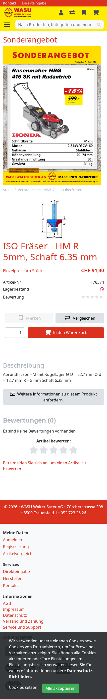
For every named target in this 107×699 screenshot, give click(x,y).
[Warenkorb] (97, 12)
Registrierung (16, 546)
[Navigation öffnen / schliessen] (9, 25)
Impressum (14, 609)
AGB (7, 603)
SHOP (8, 189)
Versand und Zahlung (23, 621)
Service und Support (22, 627)
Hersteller (12, 578)
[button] (102, 289)
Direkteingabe (16, 571)
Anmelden (12, 539)
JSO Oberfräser (69, 189)
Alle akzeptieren (61, 688)
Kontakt (10, 585)
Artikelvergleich (17, 553)
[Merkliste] (84, 13)
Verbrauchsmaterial (34, 189)
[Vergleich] (72, 13)
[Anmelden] (61, 13)
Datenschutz (15, 615)
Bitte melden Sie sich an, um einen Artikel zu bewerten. (44, 466)
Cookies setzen (23, 687)
